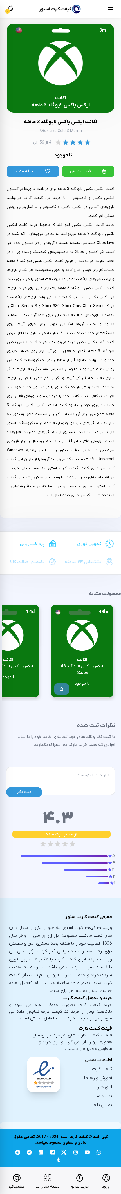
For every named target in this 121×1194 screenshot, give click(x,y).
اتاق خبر (104, 1087)
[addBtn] (61, 689)
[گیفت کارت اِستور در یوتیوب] (87, 1153)
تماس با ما (102, 1105)
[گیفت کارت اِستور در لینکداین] (40, 1153)
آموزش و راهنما (98, 1078)
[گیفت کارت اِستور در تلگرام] (29, 1153)
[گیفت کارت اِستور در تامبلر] (58, 1161)
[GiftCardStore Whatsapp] (98, 1153)
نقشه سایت (101, 1096)
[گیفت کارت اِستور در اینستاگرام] (75, 1153)
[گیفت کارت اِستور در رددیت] (17, 1153)
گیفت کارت (102, 1069)
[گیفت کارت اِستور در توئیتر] (64, 1153)
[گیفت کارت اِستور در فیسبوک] (52, 1153)
